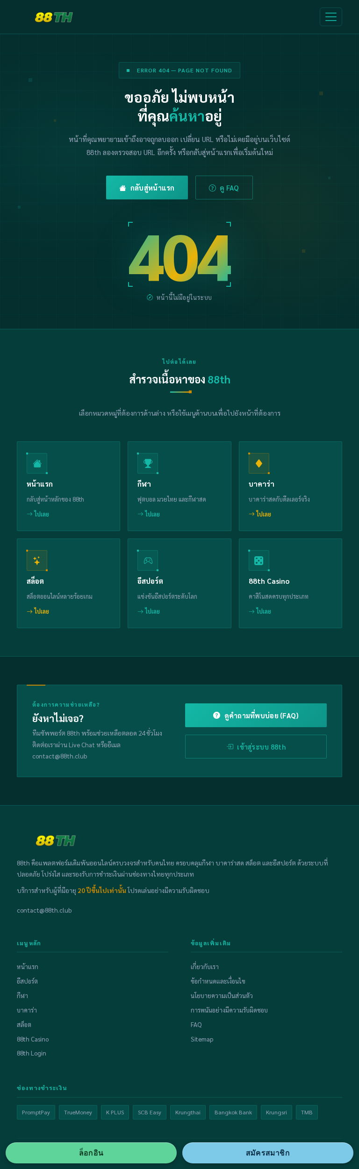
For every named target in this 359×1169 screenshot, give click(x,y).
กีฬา (22, 995)
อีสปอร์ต (27, 981)
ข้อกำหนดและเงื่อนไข (218, 981)
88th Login (31, 1053)
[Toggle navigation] (331, 16)
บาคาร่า (27, 1010)
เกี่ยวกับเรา (205, 967)
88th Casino (33, 1039)
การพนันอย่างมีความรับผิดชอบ (229, 1010)
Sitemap (202, 1039)
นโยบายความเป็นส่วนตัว (222, 995)
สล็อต (24, 1024)
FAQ (196, 1024)
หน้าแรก (27, 967)
